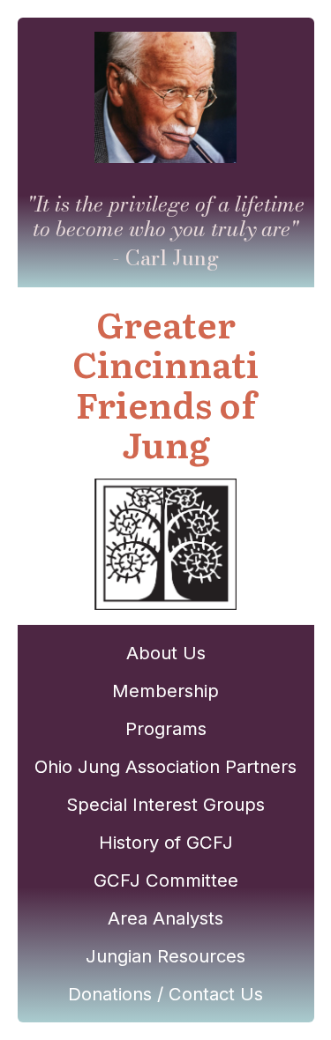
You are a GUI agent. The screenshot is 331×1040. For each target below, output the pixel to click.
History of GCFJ (166, 842)
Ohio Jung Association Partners (165, 766)
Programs (166, 728)
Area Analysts (165, 918)
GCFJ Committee (166, 880)
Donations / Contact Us (165, 994)
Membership (165, 691)
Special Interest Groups (165, 804)
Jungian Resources (165, 956)
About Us (166, 653)
